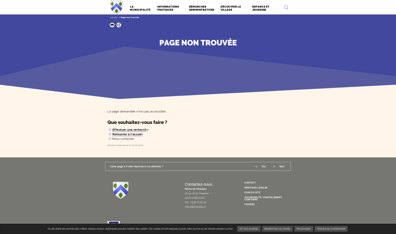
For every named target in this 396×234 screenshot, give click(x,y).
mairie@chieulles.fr (195, 207)
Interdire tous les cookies (277, 229)
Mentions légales (255, 187)
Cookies (249, 204)
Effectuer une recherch (129, 129)
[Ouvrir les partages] (118, 25)
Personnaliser (304, 229)
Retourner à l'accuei (127, 134)
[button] (112, 25)
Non (282, 166)
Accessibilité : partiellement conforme (263, 198)
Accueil (114, 17)
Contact (250, 182)
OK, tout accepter (248, 229)
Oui (264, 166)
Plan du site (252, 192)
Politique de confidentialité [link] (331, 229)
